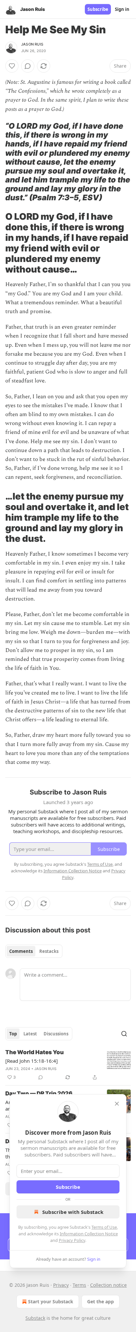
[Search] (124, 1033)
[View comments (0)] (27, 66)
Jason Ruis (32, 44)
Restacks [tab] (48, 951)
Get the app (100, 1301)
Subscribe (97, 9)
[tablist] (33, 951)
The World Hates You (34, 1052)
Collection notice (108, 1285)
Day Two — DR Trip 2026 (39, 1093)
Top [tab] (13, 1034)
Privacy (61, 1285)
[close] (117, 1103)
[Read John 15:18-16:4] (31, 1060)
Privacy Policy (72, 1240)
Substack (35, 1318)
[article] (68, 1064)
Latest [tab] (30, 1034)
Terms (79, 1285)
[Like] (11, 66)
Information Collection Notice (89, 1234)
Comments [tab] (21, 951)
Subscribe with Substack (72, 1212)
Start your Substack (50, 1301)
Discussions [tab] (56, 1034)
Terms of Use (104, 1227)
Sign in (122, 9)
